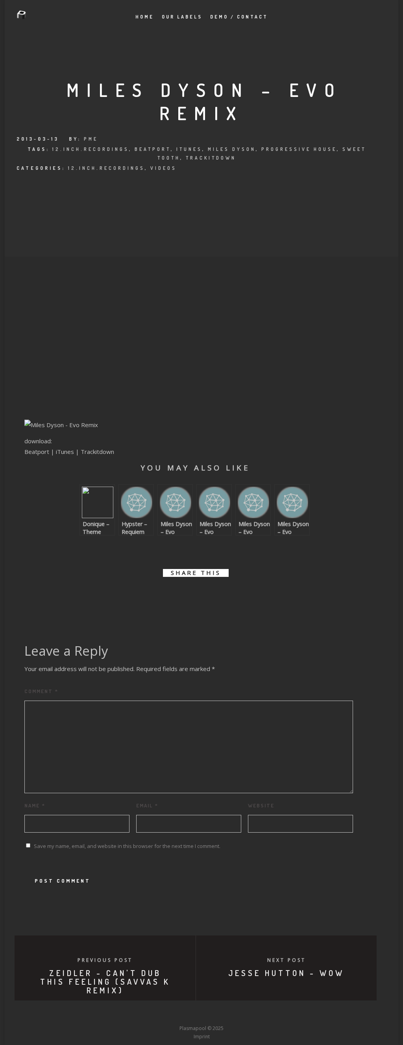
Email (147, 805)
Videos (163, 168)
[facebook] (151, 595)
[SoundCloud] (230, 1014)
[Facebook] (143, 1014)
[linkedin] (187, 595)
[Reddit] (216, 1014)
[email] (240, 595)
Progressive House (299, 149)
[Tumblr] (172, 1014)
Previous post (105, 960)
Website (261, 805)
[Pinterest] (245, 1014)
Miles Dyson (232, 149)
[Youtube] (201, 1014)
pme (91, 139)
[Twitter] (158, 1014)
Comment (41, 691)
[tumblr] (222, 595)
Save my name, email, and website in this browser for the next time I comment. (127, 846)
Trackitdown (211, 158)
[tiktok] (260, 1014)
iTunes (189, 149)
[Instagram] (187, 1014)
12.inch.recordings (90, 149)
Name (34, 805)
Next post (286, 960)
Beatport (153, 149)
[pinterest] (204, 595)
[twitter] (169, 595)
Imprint (202, 1036)
